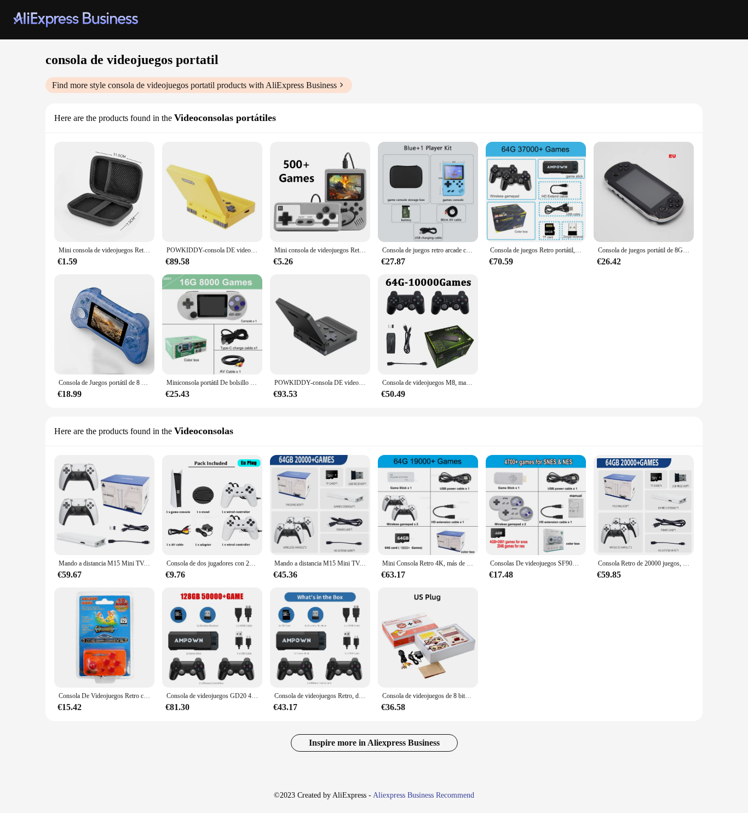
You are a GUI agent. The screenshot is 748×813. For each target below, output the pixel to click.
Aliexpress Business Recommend (423, 795)
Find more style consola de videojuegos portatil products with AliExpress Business (194, 85)
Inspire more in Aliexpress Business (374, 742)
